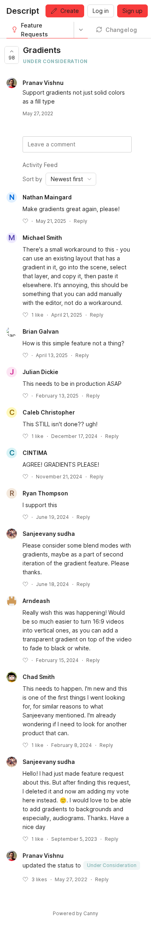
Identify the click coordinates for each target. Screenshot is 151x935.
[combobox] (71, 179)
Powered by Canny (75, 913)
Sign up (132, 10)
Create (69, 10)
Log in (101, 10)
